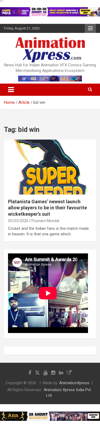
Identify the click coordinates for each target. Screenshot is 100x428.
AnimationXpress (74, 383)
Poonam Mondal (45, 221)
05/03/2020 (18, 221)
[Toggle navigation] (11, 90)
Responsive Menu (90, 28)
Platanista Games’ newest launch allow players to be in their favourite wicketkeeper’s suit (47, 208)
